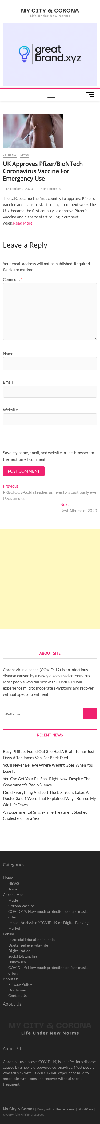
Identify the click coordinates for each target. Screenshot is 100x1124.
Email (8, 382)
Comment (12, 279)
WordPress (85, 1109)
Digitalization (19, 950)
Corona (10, 155)
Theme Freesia (65, 1109)
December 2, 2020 (19, 189)
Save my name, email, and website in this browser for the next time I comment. (48, 456)
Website (10, 409)
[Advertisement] (50, 579)
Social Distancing (22, 956)
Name (8, 353)
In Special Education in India (31, 939)
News (24, 155)
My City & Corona (19, 1108)
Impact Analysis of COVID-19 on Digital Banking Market (48, 925)
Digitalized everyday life (28, 945)
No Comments (50, 189)
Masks (13, 900)
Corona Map (13, 894)
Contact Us (17, 995)
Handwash (17, 962)
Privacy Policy (20, 984)
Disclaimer (17, 990)
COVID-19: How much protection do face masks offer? (48, 914)
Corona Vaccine (21, 905)
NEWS (13, 883)
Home (8, 877)
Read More (23, 223)
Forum (8, 934)
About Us (10, 978)
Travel (13, 889)
